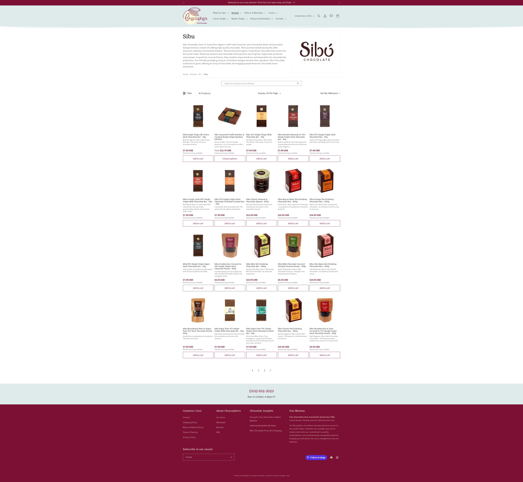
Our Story (220, 417)
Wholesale (221, 422)
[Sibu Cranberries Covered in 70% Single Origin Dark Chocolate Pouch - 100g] (230, 245)
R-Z (200, 74)
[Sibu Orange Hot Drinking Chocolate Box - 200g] (325, 181)
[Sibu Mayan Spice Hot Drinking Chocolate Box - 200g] (293, 181)
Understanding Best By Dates (263, 425)
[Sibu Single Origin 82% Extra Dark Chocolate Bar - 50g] (198, 116)
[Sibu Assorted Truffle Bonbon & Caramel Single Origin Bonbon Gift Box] (230, 116)
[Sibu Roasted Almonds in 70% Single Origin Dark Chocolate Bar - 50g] (293, 116)
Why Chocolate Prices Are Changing (266, 430)
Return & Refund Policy (193, 427)
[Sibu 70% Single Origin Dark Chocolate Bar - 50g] (325, 116)
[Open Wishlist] (331, 16)
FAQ (218, 432)
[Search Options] (299, 83)
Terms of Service (190, 432)
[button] (220, 13)
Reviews (220, 427)
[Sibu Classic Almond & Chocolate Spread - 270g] (261, 181)
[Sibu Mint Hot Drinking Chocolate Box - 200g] (261, 245)
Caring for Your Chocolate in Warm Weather (265, 419)
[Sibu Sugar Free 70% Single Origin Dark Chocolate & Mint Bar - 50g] (261, 310)
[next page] (270, 370)
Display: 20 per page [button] (268, 93)
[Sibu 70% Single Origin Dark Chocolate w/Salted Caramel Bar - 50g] (230, 181)
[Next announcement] (339, 2)
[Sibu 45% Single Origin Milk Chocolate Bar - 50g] (261, 116)
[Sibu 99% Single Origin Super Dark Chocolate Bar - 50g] (198, 245)
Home (185, 74)
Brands (193, 74)
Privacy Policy (189, 437)
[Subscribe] (231, 457)
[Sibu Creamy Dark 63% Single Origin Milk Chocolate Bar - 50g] (198, 181)
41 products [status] (205, 93)
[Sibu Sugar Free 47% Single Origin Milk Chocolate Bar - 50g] (230, 310)
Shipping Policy (190, 422)
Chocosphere (245, 476)
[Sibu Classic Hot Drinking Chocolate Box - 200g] (293, 310)
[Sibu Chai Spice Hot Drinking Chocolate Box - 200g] (325, 245)
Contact (186, 417)
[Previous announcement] (184, 2)
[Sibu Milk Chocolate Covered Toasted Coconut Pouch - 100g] (293, 245)
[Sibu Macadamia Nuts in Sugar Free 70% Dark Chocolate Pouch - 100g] (198, 310)
